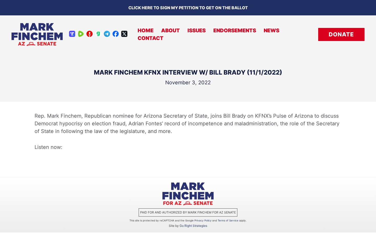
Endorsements (234, 30)
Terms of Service (228, 220)
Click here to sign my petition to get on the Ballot (188, 7)
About (170, 30)
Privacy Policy (203, 220)
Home (145, 30)
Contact (150, 38)
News (271, 30)
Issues (196, 30)
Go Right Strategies (193, 226)
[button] (341, 34)
